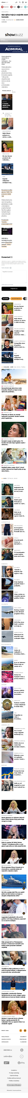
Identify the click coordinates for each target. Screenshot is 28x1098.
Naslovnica (5, 1036)
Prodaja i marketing (14, 1073)
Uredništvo (14, 1070)
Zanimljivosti (6, 1039)
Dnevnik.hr (6, 6)
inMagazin (5, 1042)
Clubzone (23, 1042)
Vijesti (14, 6)
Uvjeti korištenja (14, 1075)
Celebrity (23, 1036)
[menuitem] (23, 2)
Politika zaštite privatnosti (14, 1078)
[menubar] (23, 2)
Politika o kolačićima (14, 1080)
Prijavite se (14, 288)
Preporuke (23, 1039)
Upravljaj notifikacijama (15, 1085)
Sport (21, 6)
